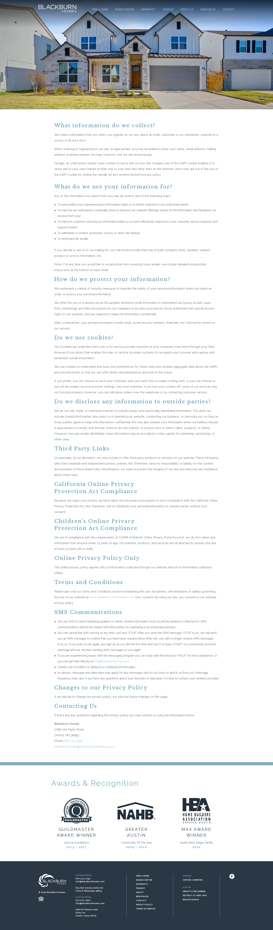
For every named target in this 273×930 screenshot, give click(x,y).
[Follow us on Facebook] (231, 876)
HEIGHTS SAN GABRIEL (194, 891)
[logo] (57, 8)
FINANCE (140, 888)
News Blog (207, 9)
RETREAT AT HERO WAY (195, 895)
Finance (168, 9)
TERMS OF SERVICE (145, 909)
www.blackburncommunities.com (111, 597)
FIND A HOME (142, 876)
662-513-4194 (73, 741)
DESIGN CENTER (144, 880)
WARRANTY (142, 884)
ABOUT (140, 892)
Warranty (148, 9)
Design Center (124, 9)
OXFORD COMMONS (193, 880)
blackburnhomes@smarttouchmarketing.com (84, 746)
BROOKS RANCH (191, 899)
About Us (186, 9)
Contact (228, 9)
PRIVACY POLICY (144, 904)
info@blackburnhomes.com (111, 661)
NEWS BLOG (142, 896)
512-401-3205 (83, 900)
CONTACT (141, 900)
